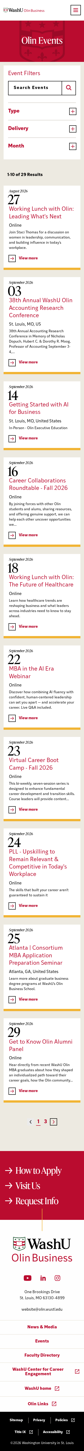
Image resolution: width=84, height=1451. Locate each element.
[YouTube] (28, 1279)
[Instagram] (57, 1279)
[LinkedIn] (43, 1279)
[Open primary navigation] (75, 10)
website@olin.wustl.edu (42, 1310)
